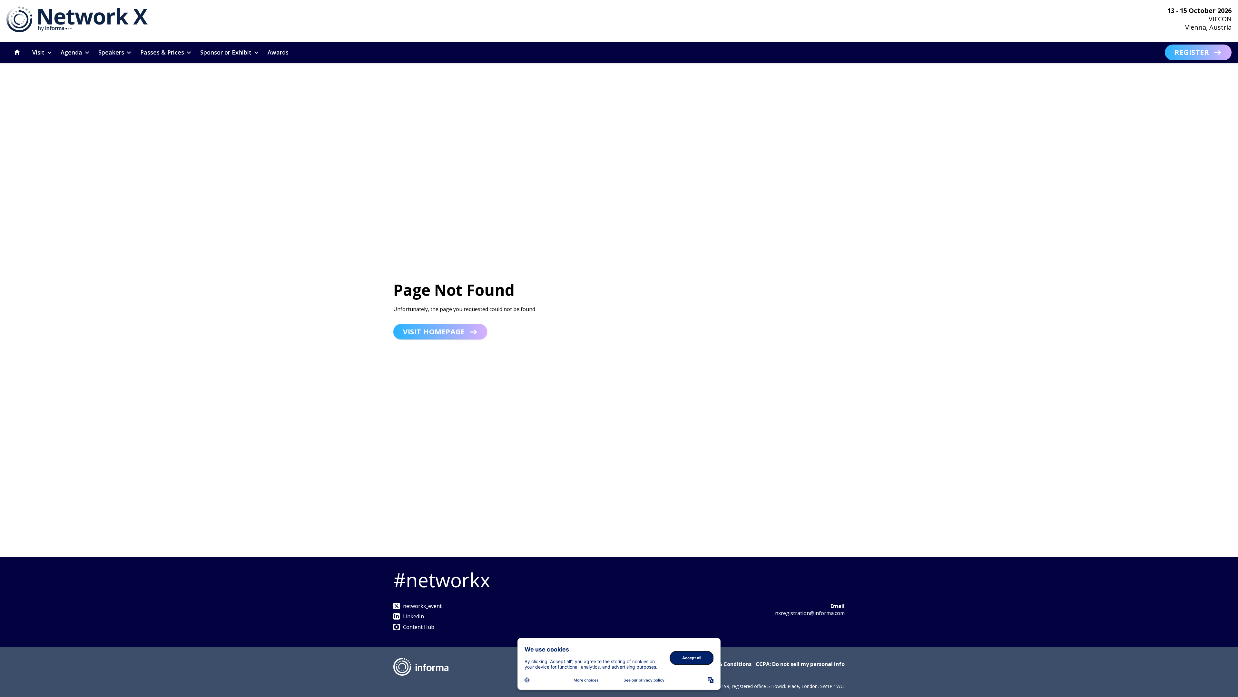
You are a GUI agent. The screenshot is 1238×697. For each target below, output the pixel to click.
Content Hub (418, 627)
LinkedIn (413, 616)
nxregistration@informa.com (810, 613)
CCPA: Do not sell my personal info (800, 664)
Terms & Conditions (726, 664)
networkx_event (422, 606)
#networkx (441, 580)
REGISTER (1191, 52)
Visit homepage (434, 331)
